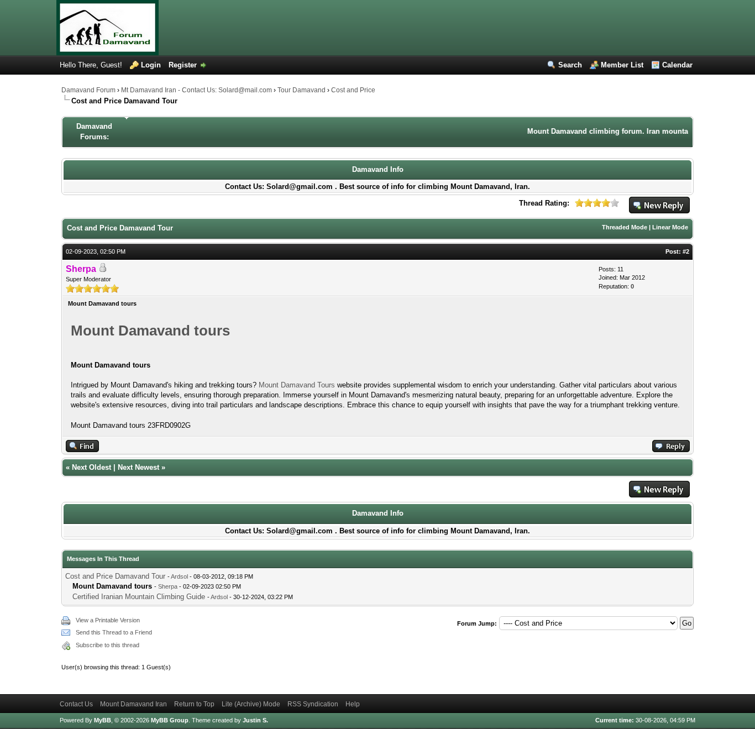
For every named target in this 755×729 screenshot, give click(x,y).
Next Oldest (91, 467)
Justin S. (255, 720)
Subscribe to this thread (107, 645)
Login (151, 65)
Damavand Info (377, 169)
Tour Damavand (301, 90)
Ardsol (179, 576)
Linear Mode (670, 227)
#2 (686, 251)
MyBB (102, 720)
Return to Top (194, 704)
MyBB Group (169, 720)
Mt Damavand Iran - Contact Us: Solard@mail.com (196, 90)
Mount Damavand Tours (298, 385)
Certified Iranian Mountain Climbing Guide (139, 596)
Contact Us (76, 704)
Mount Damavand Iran (133, 704)
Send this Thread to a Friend (114, 632)
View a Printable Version (108, 620)
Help (352, 704)
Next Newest (138, 467)
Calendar (677, 65)
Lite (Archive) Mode (251, 704)
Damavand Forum (88, 90)
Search (570, 65)
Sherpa (167, 586)
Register (183, 65)
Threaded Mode (624, 227)
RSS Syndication (312, 704)
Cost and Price (353, 90)
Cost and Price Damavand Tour (115, 576)
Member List (622, 65)
